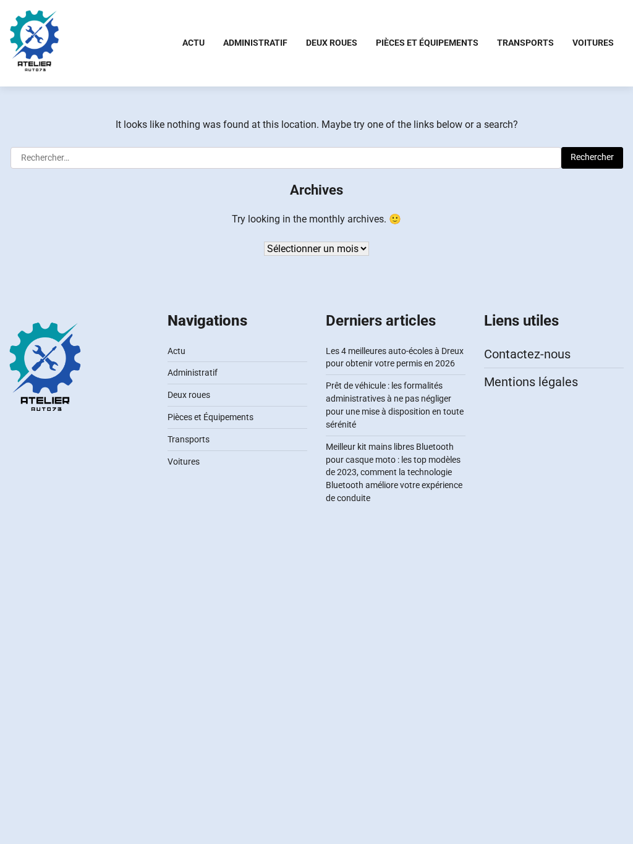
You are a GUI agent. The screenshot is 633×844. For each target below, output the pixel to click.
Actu (193, 43)
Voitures (593, 43)
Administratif (255, 43)
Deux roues (331, 43)
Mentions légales (531, 381)
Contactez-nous (527, 354)
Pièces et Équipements (427, 43)
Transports (525, 43)
